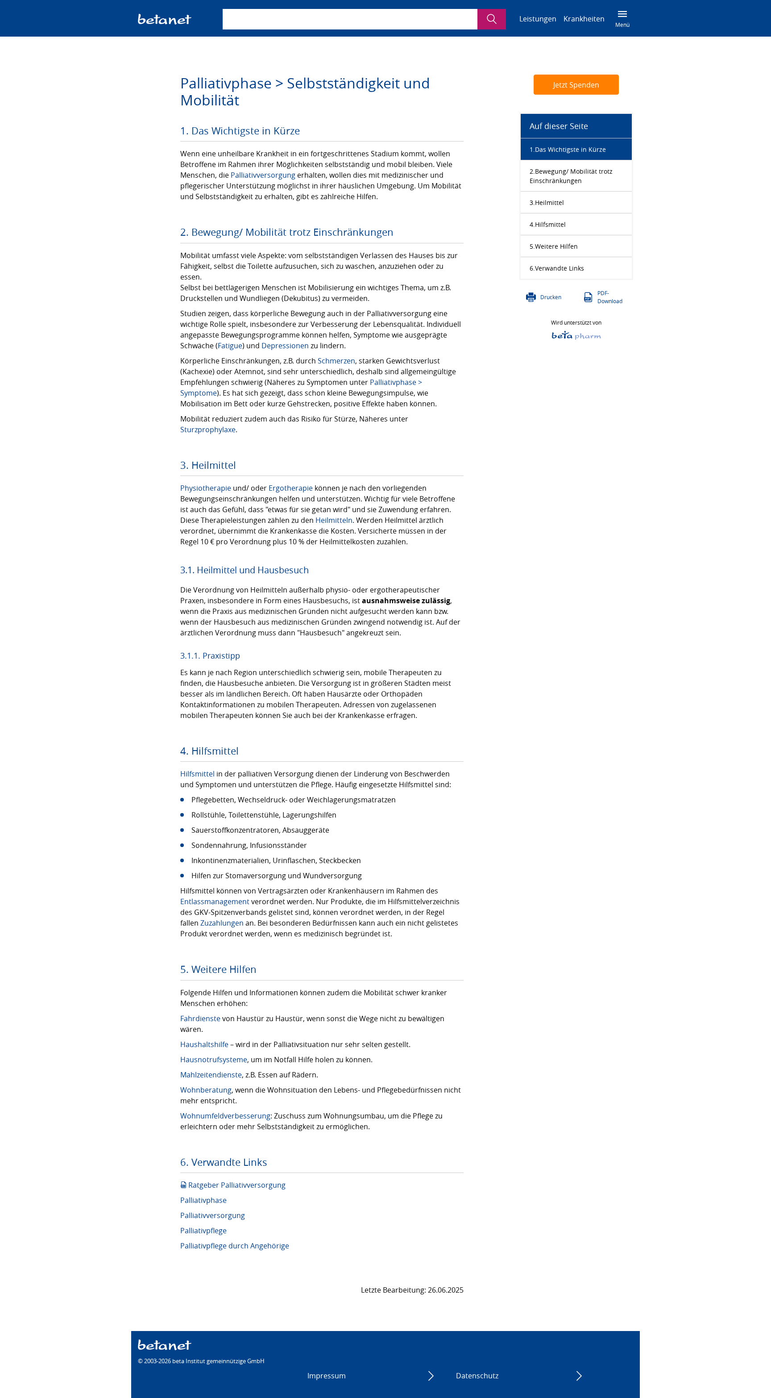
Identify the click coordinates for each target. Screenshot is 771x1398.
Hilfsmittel (197, 774)
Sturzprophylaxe (208, 429)
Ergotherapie (291, 488)
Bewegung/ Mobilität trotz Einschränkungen (571, 176)
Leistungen (537, 19)
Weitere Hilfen (556, 246)
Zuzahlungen (222, 923)
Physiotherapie (205, 488)
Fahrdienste (200, 1018)
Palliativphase (203, 1200)
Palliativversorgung (263, 175)
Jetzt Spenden (576, 85)
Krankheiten (584, 19)
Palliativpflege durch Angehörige (234, 1246)
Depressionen (285, 346)
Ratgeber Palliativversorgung (237, 1185)
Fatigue (230, 346)
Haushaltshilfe (204, 1044)
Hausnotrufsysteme (213, 1059)
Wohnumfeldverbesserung (225, 1116)
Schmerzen (336, 361)
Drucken (550, 296)
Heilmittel (549, 202)
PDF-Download (609, 297)
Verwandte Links (559, 268)
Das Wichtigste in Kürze (570, 149)
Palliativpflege (203, 1230)
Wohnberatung (206, 1090)
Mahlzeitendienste (211, 1075)
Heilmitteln (333, 520)
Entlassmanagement (214, 901)
